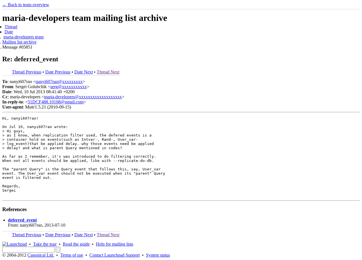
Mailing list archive (19, 42)
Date (9, 31)
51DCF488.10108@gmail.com (55, 101)
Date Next (83, 72)
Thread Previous (26, 72)
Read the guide (76, 244)
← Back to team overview (25, 4)
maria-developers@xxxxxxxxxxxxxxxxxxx (83, 96)
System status (158, 255)
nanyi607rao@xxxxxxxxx (59, 81)
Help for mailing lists (114, 244)
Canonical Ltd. (40, 255)
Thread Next (108, 72)
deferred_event (22, 220)
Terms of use (71, 255)
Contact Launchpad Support (114, 255)
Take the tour (45, 244)
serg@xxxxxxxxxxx (68, 86)
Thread (11, 26)
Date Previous (57, 72)
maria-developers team (23, 36)
